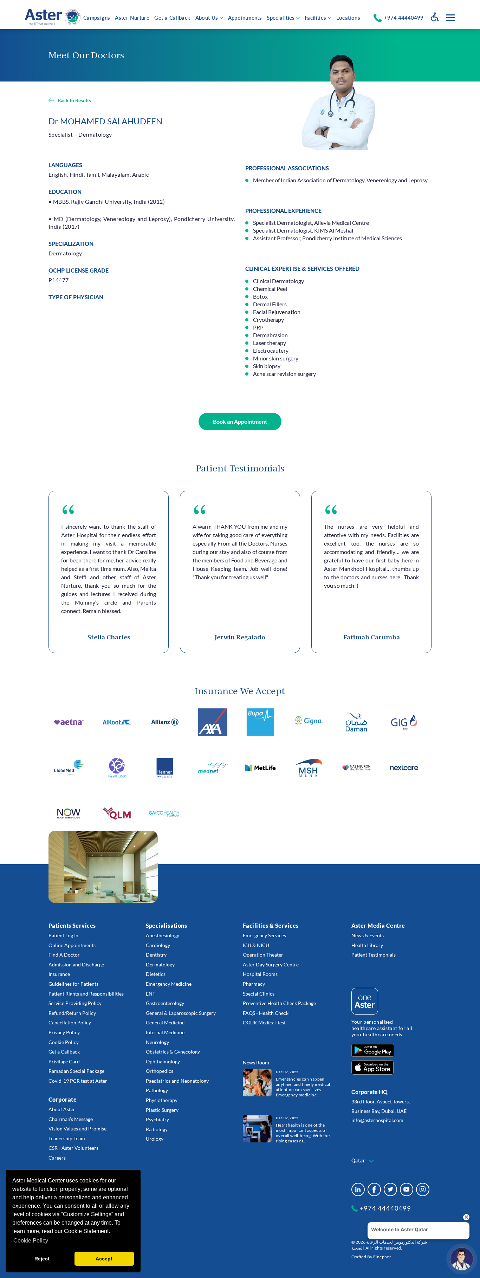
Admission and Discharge (76, 964)
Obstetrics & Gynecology (173, 1052)
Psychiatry (157, 1119)
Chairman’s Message (70, 1119)
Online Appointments (72, 945)
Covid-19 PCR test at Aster (77, 1081)
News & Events (367, 935)
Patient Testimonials (373, 955)
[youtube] (406, 1189)
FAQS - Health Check (265, 1013)
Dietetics (156, 974)
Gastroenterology (165, 1003)
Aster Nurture (132, 17)
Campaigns (96, 17)
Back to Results (74, 100)
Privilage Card (64, 1061)
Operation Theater (263, 955)
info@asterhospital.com (377, 1120)
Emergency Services (264, 935)
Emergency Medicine (169, 984)
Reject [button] (42, 1258)
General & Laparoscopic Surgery (181, 1013)
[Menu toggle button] (450, 17)
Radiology (157, 1129)
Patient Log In (63, 935)
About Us (206, 17)
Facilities (315, 17)
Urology (154, 1139)
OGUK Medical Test (264, 1022)
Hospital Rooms (260, 974)
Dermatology (160, 964)
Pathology (157, 1090)
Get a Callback (172, 17)
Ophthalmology (163, 1061)
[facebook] (374, 1189)
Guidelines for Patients (73, 984)
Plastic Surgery (162, 1110)
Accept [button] (104, 1258)
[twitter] (390, 1189)
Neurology (157, 1042)
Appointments (245, 17)
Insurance (59, 974)
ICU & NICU (256, 945)
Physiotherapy (161, 1100)
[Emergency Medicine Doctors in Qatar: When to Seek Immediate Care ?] (257, 1082)
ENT (150, 994)
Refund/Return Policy (72, 1013)
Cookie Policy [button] (30, 1241)
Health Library (367, 945)
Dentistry (156, 955)
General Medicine (165, 1022)
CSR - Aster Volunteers (73, 1148)
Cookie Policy (63, 1042)
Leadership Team (66, 1138)
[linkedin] (358, 1189)
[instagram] (422, 1189)
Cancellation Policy (69, 1022)
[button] (240, 421)
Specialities (281, 17)
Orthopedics (159, 1071)
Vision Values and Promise (77, 1129)
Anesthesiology (162, 935)
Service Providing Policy (75, 1003)
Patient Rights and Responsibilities (86, 994)
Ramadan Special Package (76, 1071)
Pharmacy (254, 984)
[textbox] (363, 1161)
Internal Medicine (165, 1032)
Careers (57, 1158)
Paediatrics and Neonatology (177, 1081)
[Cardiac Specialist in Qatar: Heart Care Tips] (257, 1128)
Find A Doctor (64, 955)
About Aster (61, 1109)
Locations (348, 17)
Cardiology (158, 945)
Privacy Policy (64, 1032)
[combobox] (363, 1161)
